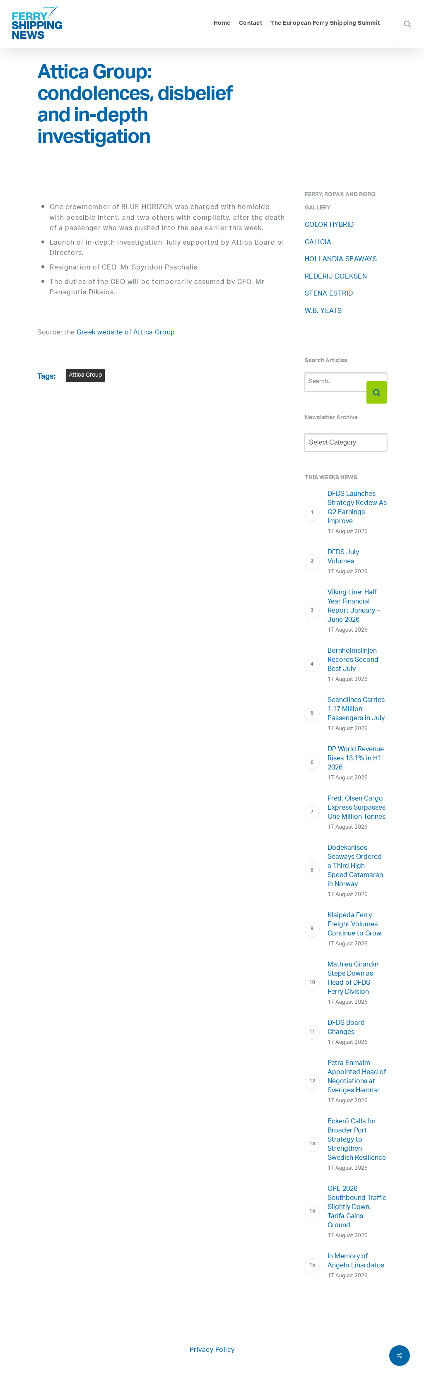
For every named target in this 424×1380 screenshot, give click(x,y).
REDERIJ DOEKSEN (336, 277)
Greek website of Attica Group (126, 333)
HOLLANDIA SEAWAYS (341, 260)
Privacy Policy (212, 1350)
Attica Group (85, 375)
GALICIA (318, 243)
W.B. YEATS (323, 311)
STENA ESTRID (329, 294)
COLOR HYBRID (329, 225)
